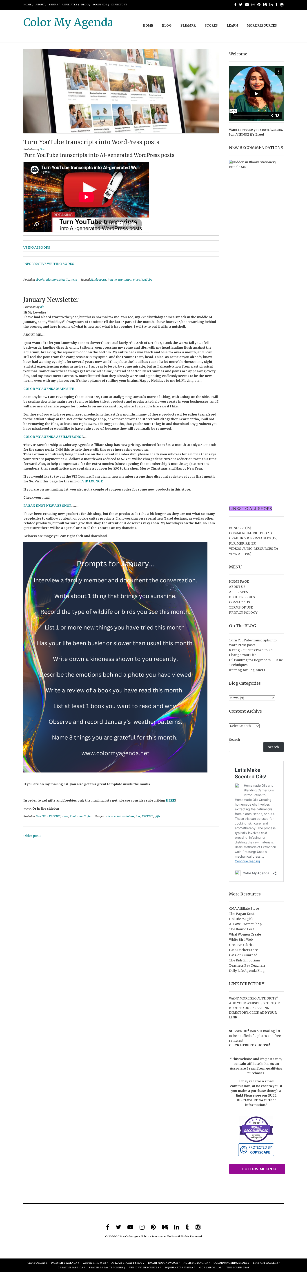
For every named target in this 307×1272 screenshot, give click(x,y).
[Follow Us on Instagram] (253, 4)
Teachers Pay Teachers (247, 965)
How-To (64, 279)
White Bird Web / (95, 1262)
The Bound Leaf (241, 929)
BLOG (166, 25)
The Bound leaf (237, 1267)
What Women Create (245, 934)
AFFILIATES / (70, 4)
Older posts (32, 836)
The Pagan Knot (241, 914)
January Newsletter (51, 299)
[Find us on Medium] (265, 4)
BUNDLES (237, 528)
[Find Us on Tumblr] (276, 4)
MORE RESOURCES (262, 25)
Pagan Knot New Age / (164, 1262)
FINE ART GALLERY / (266, 1262)
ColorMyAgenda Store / (231, 1262)
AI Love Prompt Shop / (127, 1262)
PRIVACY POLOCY (243, 613)
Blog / (85, 4)
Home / (28, 4)
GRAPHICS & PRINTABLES (250, 538)
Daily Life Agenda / (65, 1262)
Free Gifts (42, 816)
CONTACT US (239, 602)
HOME (148, 25)
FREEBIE (54, 816)
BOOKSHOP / (100, 4)
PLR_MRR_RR (239, 543)
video (136, 279)
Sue (42, 149)
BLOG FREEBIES (242, 597)
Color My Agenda (68, 22)
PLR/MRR (188, 25)
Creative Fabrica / (71, 1267)
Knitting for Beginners (247, 670)
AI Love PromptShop (245, 924)
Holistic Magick (241, 919)
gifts (157, 816)
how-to (112, 279)
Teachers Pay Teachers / (107, 1267)
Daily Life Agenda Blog (247, 971)
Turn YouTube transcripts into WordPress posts (91, 142)
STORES (211, 25)
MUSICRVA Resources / (145, 1267)
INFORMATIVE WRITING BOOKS (48, 264)
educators (52, 279)
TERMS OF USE (241, 607)
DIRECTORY (119, 4)
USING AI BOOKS (36, 247)
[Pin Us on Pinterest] (258, 4)
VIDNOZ (242, 134)
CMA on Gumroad (243, 955)
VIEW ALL (236, 554)
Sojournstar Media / (180, 1267)
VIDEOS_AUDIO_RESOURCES (251, 549)
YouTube (146, 279)
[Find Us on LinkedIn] (271, 4)
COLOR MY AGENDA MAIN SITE (48, 389)
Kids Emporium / (210, 1267)
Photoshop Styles (80, 816)
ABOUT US (237, 587)
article (109, 816)
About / (41, 4)
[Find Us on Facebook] (235, 4)
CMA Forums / (37, 1262)
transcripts (125, 279)
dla (42, 307)
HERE (170, 800)
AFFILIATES (238, 592)
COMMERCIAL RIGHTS (247, 533)
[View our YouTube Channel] (247, 4)
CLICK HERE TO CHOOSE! (249, 1045)
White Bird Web (241, 940)
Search (234, 740)
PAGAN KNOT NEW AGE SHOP (47, 506)
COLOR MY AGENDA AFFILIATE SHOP (53, 437)
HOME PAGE (239, 581)
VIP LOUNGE (92, 481)
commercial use (124, 816)
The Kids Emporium (244, 960)
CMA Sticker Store (243, 950)
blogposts (100, 279)
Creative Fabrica (241, 945)
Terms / (54, 4)
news (74, 279)
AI (91, 279)
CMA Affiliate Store (244, 908)
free (138, 816)
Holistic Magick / (196, 1262)
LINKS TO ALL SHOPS (250, 508)
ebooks (40, 279)
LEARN (232, 25)
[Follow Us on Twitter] (240, 4)
